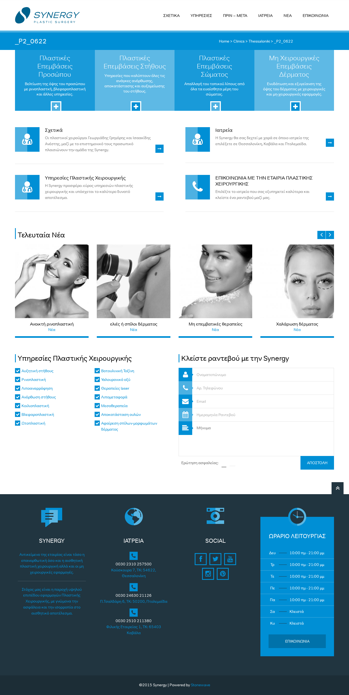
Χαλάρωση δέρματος (297, 324)
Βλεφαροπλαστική (38, 414)
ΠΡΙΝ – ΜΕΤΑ (235, 15)
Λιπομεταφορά (114, 397)
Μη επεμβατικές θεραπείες (215, 324)
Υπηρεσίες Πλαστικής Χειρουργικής (85, 178)
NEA (288, 15)
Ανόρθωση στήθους (39, 397)
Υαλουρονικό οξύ (115, 379)
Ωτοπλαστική (33, 423)
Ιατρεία (224, 130)
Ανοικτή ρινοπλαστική (52, 324)
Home (224, 41)
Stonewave (200, 684)
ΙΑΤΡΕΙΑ (265, 15)
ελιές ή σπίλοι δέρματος (133, 324)
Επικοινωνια (297, 641)
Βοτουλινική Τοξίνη (117, 370)
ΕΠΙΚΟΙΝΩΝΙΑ (316, 15)
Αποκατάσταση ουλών (121, 414)
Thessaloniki (259, 41)
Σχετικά (54, 130)
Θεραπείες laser (115, 388)
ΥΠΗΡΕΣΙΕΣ (201, 15)
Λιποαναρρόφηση (37, 388)
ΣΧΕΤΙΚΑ (171, 15)
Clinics (239, 41)
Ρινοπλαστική (34, 379)
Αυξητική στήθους (37, 370)
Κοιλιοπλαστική (35, 405)
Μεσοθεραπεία (114, 405)
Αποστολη (317, 462)
